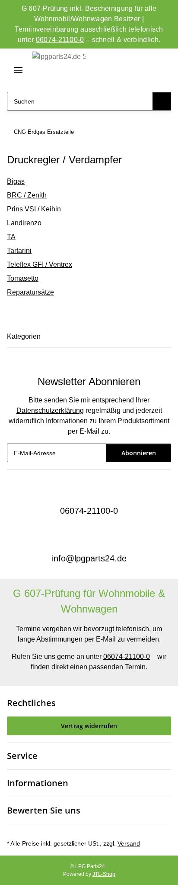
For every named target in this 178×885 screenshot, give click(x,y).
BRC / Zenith (27, 195)
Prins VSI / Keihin (34, 209)
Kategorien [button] (24, 336)
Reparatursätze (30, 292)
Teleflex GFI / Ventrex (39, 264)
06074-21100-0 (60, 39)
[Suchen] (162, 101)
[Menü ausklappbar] (14, 70)
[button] (131, 70)
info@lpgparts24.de (89, 558)
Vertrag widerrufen (89, 726)
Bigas (16, 181)
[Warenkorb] (162, 70)
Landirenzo (24, 223)
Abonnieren (138, 453)
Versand (129, 843)
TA (11, 236)
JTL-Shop (103, 874)
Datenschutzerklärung (50, 410)
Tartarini (19, 250)
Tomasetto (22, 278)
